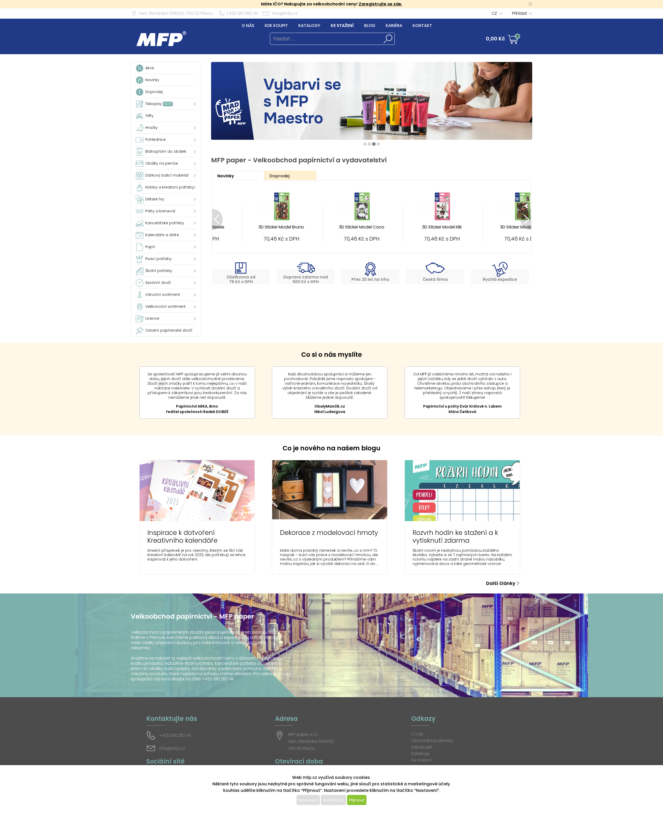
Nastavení (308, 800)
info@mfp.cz (285, 13)
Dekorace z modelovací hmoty (329, 532)
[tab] (238, 175)
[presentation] (217, 219)
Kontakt (422, 26)
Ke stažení (342, 26)
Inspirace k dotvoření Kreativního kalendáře (182, 536)
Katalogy (309, 26)
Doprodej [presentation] (280, 176)
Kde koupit (276, 26)
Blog (369, 26)
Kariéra (394, 26)
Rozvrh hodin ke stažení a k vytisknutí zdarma (455, 536)
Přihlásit (519, 13)
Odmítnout (333, 800)
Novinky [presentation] (225, 176)
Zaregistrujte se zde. (380, 4)
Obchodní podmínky (432, 741)
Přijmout (357, 800)
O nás (248, 26)
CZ (494, 13)
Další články (500, 583)
